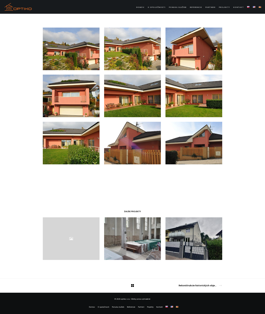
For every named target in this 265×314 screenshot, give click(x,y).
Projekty (150, 307)
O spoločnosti (103, 307)
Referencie (131, 307)
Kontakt (159, 307)
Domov (92, 307)
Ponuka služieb (118, 307)
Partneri (141, 307)
